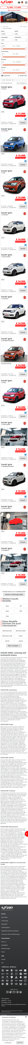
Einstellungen (8, 1042)
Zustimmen (20, 1042)
